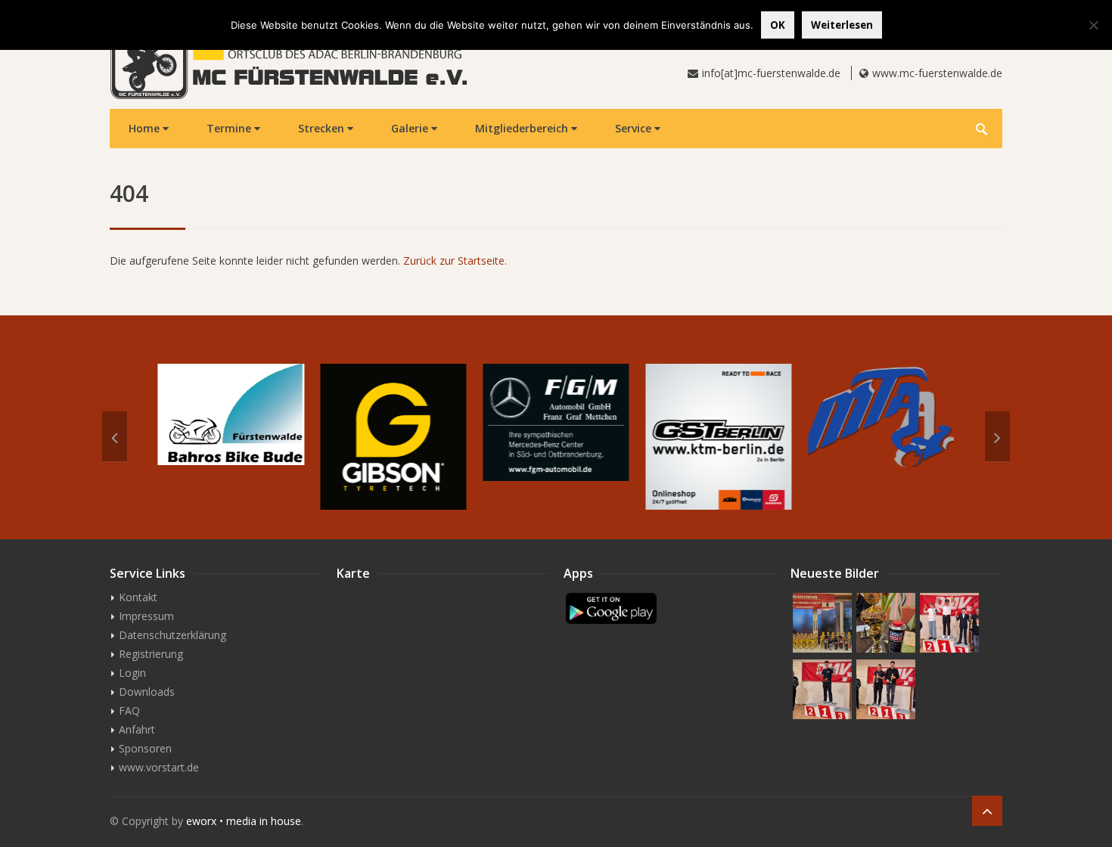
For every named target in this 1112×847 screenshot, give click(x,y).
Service (634, 128)
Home (146, 128)
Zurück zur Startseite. (455, 260)
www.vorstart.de (159, 767)
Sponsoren (145, 748)
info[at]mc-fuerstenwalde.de (771, 73)
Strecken (322, 128)
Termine (230, 128)
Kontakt (138, 597)
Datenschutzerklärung (172, 635)
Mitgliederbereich (523, 128)
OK (777, 25)
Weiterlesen (842, 25)
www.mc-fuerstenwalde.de (937, 73)
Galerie (411, 128)
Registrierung (151, 654)
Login (132, 673)
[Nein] (1093, 25)
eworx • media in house (243, 821)
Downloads (147, 691)
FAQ (129, 710)
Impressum (146, 616)
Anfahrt (137, 729)
